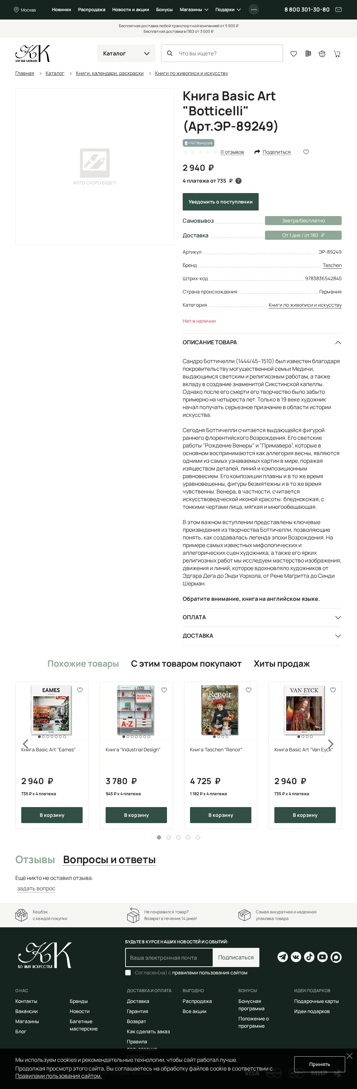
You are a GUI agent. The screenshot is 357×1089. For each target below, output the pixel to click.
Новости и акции (130, 9)
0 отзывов (232, 152)
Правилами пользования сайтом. (58, 1076)
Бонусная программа (251, 1005)
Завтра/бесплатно (303, 220)
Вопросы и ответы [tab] (109, 859)
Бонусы (164, 9)
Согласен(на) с (191, 972)
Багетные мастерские (84, 1025)
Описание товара (210, 342)
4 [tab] (188, 837)
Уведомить (221, 201)
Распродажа (91, 9)
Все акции (194, 1011)
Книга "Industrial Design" (133, 749)
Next (335, 755)
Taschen (332, 265)
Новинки (61, 9)
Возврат (136, 1021)
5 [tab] (198, 837)
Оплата (194, 617)
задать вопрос (36, 888)
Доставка (198, 635)
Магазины (191, 9)
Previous (21, 755)
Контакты (26, 1001)
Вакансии (26, 1011)
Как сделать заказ (148, 1031)
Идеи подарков (312, 1011)
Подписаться (236, 957)
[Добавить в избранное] (80, 690)
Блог (20, 1031)
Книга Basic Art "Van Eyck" (303, 749)
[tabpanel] (52, 755)
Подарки (225, 9)
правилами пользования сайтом (210, 972)
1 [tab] (159, 837)
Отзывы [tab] (35, 859)
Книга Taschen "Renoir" (216, 749)
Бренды (79, 1001)
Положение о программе (253, 1022)
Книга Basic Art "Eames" (48, 749)
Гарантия (137, 1011)
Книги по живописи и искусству (305, 304)
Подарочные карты (316, 1001)
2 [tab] (169, 837)
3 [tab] (178, 837)
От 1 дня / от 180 (291, 235)
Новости (80, 1011)
